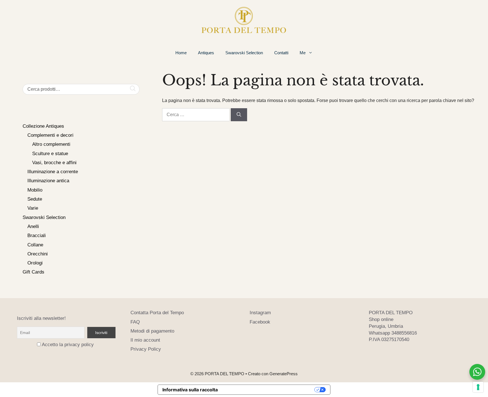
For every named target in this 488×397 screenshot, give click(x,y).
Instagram (260, 312)
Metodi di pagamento (152, 331)
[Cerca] (239, 114)
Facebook (260, 322)
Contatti (281, 52)
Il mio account (145, 340)
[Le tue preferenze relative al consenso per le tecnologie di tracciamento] (478, 387)
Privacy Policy (145, 349)
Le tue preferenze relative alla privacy (269, 389)
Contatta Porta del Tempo (157, 312)
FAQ (135, 322)
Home (181, 52)
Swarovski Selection (244, 52)
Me (303, 52)
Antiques (206, 52)
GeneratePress (283, 373)
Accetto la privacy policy (68, 344)
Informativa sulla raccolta (190, 389)
